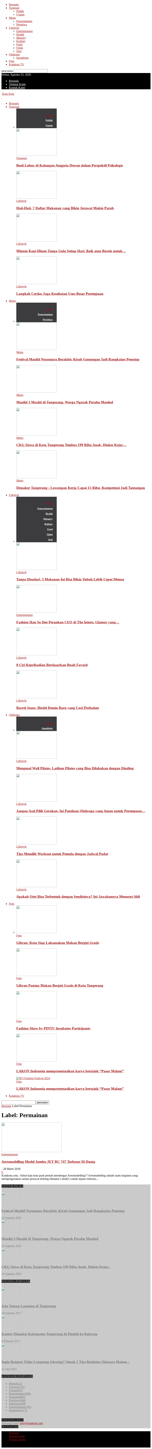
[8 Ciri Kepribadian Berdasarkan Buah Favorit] (36, 654)
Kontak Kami (17, 87)
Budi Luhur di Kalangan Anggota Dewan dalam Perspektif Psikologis (69, 165)
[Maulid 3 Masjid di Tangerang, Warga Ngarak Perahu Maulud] (36, 391)
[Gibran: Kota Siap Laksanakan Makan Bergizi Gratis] (36, 932)
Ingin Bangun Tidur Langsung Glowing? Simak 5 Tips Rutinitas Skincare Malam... (65, 1362)
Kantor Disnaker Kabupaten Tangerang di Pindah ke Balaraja (49, 1334)
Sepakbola (22, 57)
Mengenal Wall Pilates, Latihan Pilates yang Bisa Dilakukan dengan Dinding (75, 768)
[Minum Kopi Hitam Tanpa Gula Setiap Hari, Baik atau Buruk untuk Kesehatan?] (36, 240)
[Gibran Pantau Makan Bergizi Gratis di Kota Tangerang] (36, 974)
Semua (49, 115)
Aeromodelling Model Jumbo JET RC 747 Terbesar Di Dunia (48, 1162)
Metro (12, 17)
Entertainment (24, 31)
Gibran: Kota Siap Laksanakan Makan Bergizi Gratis (57, 943)
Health (20, 34)
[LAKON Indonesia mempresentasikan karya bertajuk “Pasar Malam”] (36, 1060)
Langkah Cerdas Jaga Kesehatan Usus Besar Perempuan (59, 294)
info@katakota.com (31, 1423)
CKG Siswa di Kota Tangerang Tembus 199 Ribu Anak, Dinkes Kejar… (71, 445)
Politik (20, 11)
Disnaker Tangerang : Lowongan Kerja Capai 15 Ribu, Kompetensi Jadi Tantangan (80, 488)
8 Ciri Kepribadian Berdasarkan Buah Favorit (52, 665)
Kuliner (20, 41)
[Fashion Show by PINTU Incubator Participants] (36, 1017)
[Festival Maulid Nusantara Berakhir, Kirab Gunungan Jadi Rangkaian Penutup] (36, 349)
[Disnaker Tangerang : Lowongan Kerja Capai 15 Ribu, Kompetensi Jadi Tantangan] (36, 477)
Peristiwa (21, 24)
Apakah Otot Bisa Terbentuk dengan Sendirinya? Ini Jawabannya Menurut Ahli (78, 896)
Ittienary (21, 37)
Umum (20, 14)
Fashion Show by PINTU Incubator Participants (53, 1028)
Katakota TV (16, 64)
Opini (19, 47)
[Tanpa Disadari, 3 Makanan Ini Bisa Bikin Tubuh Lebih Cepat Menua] (36, 569)
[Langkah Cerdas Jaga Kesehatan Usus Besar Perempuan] (36, 283)
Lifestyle (14, 27)
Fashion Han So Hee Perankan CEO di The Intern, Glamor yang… (67, 622)
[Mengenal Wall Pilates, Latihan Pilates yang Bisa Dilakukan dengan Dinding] (36, 757)
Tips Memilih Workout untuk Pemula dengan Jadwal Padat (62, 854)
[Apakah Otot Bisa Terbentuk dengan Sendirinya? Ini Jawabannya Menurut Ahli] (36, 886)
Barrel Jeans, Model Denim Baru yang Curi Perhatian (57, 708)
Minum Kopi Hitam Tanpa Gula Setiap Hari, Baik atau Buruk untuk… (71, 251)
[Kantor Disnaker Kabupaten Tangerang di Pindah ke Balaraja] (10, 1326)
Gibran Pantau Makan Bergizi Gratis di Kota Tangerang (59, 985)
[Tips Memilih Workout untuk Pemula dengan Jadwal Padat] (36, 843)
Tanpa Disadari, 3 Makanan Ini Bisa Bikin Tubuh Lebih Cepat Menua (70, 579)
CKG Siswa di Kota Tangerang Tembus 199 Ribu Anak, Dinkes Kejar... (55, 1267)
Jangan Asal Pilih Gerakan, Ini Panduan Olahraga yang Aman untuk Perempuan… (80, 811)
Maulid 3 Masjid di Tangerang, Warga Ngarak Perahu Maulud (64, 402)
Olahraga (14, 54)
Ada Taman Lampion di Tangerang (28, 1306)
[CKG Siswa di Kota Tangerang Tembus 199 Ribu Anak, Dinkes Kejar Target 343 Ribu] (36, 434)
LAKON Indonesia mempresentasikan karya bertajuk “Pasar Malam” (70, 1071)
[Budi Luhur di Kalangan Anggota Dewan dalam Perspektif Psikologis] (36, 154)
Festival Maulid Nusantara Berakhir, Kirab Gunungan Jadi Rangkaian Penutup (77, 359)
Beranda (14, 4)
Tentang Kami (17, 84)
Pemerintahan (24, 21)
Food (19, 44)
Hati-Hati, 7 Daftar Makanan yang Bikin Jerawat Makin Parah (65, 208)
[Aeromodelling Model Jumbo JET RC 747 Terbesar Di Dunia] (31, 1151)
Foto (11, 61)
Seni (19, 51)
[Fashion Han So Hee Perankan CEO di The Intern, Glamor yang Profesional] (36, 611)
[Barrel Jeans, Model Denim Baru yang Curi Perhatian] (36, 697)
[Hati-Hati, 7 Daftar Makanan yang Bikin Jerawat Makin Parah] (36, 197)
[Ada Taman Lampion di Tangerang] (10, 1298)
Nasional (14, 7)
